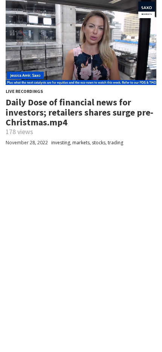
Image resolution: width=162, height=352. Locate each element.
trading (115, 142)
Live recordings (24, 91)
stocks (98, 142)
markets (81, 142)
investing (60, 142)
